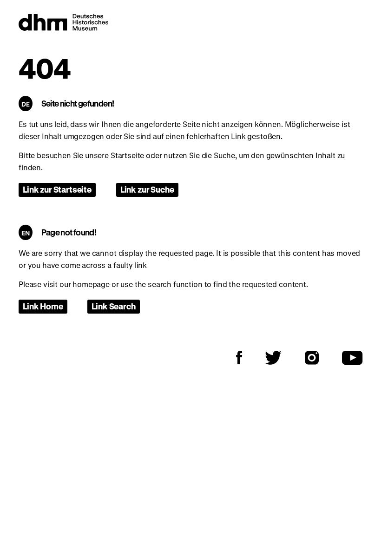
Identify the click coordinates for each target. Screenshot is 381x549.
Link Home (43, 306)
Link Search (113, 306)
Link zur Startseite (57, 189)
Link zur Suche (147, 189)
